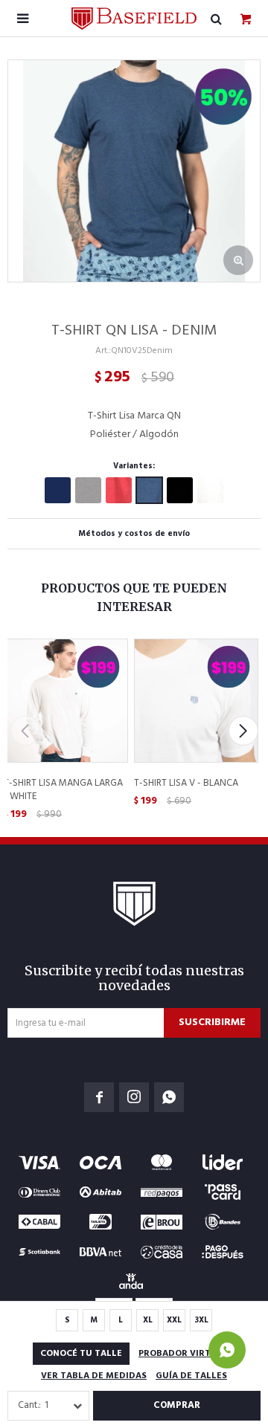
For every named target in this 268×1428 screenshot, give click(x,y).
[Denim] (149, 490)
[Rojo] (119, 490)
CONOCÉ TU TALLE (81, 1353)
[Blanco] (210, 490)
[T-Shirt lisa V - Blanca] (195, 700)
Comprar (176, 1405)
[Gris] (88, 490)
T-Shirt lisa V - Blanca (186, 783)
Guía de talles (191, 1376)
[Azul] (58, 490)
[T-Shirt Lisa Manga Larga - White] (65, 700)
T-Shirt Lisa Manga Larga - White (63, 790)
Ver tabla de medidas (94, 1376)
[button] (243, 730)
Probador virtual (183, 1353)
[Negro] (180, 490)
